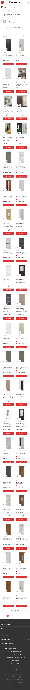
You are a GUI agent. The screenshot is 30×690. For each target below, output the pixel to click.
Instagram (9, 669)
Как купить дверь (7, 643)
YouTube (16, 669)
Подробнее (8, 64)
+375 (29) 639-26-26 (10, 649)
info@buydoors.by (16, 654)
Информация (5, 639)
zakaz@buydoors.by (16, 651)
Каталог (3, 621)
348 (22, 616)
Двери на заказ (6, 624)
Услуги (3, 628)
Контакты (4, 632)
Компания (4, 635)
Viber (20, 669)
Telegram (13, 669)
